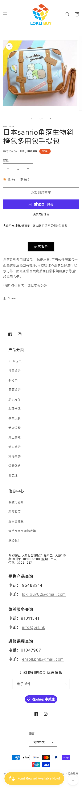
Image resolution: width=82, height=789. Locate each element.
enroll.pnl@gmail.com (43, 659)
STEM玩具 (15, 361)
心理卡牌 (14, 409)
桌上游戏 (14, 437)
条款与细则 (16, 502)
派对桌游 (14, 447)
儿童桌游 (14, 371)
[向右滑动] (50, 118)
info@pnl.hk (33, 627)
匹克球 (13, 475)
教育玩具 (14, 418)
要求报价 (41, 246)
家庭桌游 (14, 390)
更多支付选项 (41, 214)
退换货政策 (16, 521)
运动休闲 (14, 466)
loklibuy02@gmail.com (44, 594)
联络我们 (14, 540)
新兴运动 (14, 428)
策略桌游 (14, 456)
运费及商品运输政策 (22, 531)
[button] (5, 14)
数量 (6, 160)
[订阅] (65, 684)
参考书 (13, 380)
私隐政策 (14, 512)
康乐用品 (14, 399)
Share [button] (12, 298)
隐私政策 (73, 773)
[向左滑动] (31, 118)
